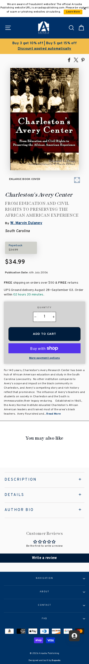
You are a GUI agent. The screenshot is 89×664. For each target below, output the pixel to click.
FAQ (44, 618)
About (45, 591)
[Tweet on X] (76, 60)
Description (21, 479)
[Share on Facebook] (69, 60)
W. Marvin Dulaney (26, 223)
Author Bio (19, 510)
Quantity (44, 307)
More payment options (44, 358)
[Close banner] (85, 9)
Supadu (56, 660)
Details (14, 495)
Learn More (73, 11)
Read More (53, 414)
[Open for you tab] (74, 635)
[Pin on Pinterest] (83, 60)
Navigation (44, 578)
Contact (44, 605)
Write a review (44, 558)
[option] (44, 46)
